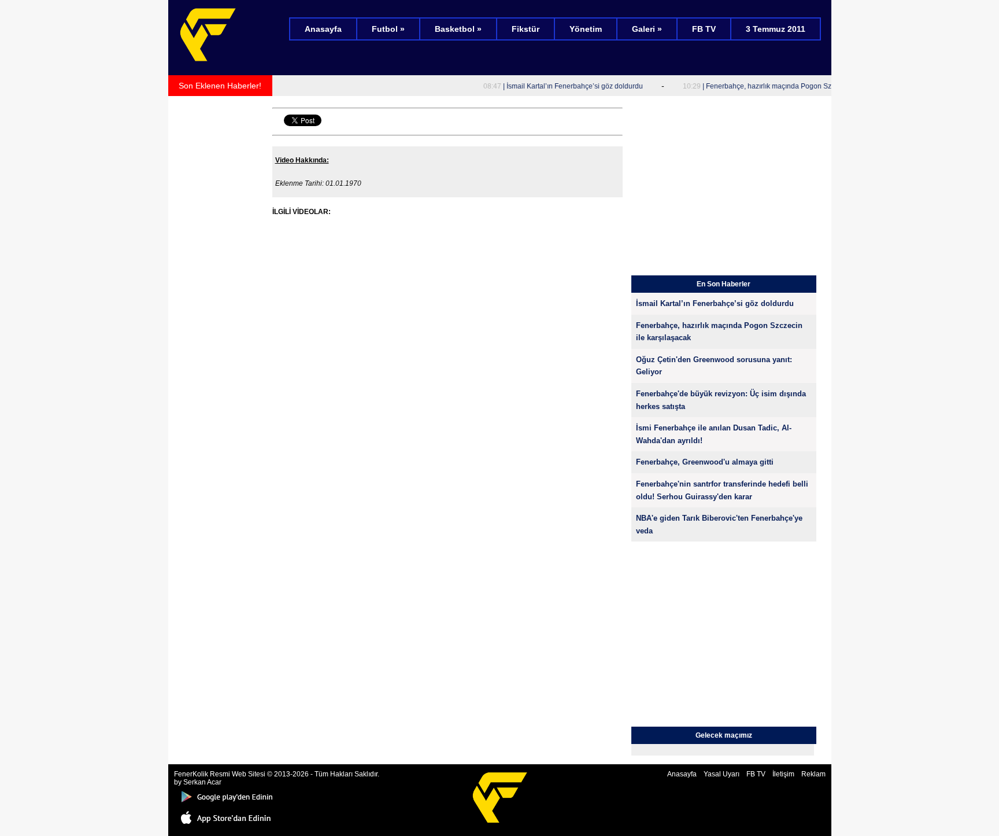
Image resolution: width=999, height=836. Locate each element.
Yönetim (585, 29)
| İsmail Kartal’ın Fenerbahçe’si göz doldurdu (553, 86)
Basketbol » (458, 29)
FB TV (704, 29)
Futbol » (388, 29)
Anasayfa (323, 29)
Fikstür (525, 29)
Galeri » (647, 29)
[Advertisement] (220, 275)
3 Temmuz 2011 (775, 29)
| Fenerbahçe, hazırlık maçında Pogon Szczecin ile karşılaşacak (782, 86)
